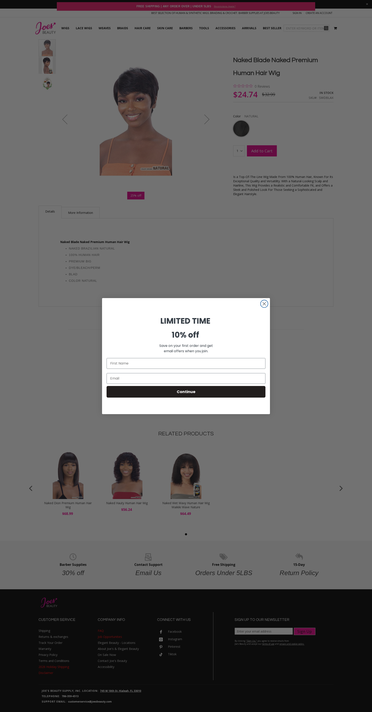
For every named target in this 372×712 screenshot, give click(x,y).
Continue (186, 391)
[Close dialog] (264, 304)
